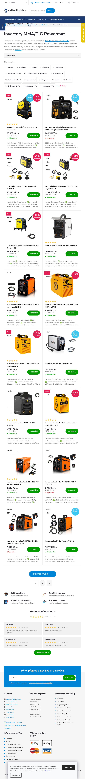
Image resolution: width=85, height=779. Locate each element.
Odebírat (69, 678)
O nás (5, 2)
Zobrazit (72, 136)
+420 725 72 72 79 (12, 702)
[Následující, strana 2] (42, 583)
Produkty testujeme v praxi (14, 747)
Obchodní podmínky (63, 714)
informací (46, 771)
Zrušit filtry (63, 86)
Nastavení (16, 775)
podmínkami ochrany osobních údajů (40, 683)
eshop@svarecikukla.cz (13, 699)
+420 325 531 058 (12, 704)
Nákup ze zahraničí (63, 720)
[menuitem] (15, 19)
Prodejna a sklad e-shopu (14, 750)
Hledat (50, 11)
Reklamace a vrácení (63, 717)
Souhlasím (68, 767)
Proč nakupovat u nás (64, 711)
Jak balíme (60, 702)
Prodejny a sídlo (11, 753)
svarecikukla (9, 707)
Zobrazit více (42, 653)
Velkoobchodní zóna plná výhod (65, 723)
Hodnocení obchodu (42, 611)
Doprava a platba (62, 705)
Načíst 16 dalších (40, 574)
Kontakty (13, 2)
